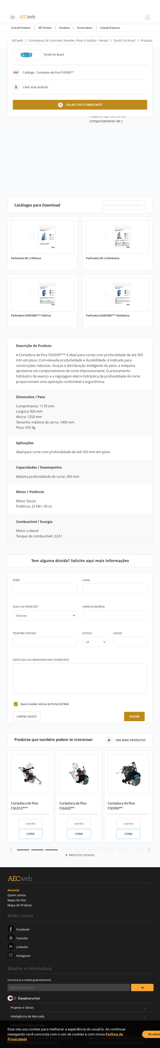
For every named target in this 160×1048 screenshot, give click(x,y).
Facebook (22, 929)
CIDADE (117, 633)
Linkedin (22, 947)
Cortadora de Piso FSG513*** (24, 806)
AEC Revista (45, 27)
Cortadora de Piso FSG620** (72, 806)
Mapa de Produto (20, 905)
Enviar (134, 716)
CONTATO (30, 823)
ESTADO (87, 633)
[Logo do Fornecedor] (26, 54)
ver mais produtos (131, 740)
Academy (64, 27)
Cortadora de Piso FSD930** (121, 806)
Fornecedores (84, 27)
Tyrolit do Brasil (124, 40)
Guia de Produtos (21, 27)
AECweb (17, 40)
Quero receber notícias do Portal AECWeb (44, 704)
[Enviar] (142, 987)
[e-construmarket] (24, 998)
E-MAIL (86, 580)
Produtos (147, 40)
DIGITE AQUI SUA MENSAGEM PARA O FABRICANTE (41, 660)
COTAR (30, 834)
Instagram (23, 956)
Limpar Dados (26, 716)
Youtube (22, 938)
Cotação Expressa (110, 27)
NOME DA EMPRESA (93, 606)
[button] (11, 849)
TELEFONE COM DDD (24, 633)
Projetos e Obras (22, 1008)
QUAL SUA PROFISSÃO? (25, 606)
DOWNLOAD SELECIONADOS (124, 205)
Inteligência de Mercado (27, 1016)
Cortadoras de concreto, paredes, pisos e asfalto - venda (68, 40)
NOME (16, 580)
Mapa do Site (17, 900)
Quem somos (17, 895)
